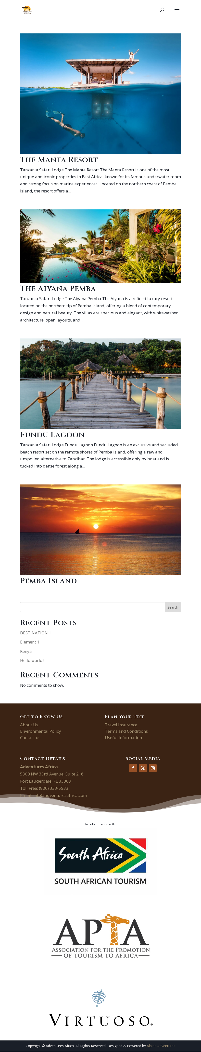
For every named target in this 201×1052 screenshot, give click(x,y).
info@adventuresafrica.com (60, 795)
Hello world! (32, 660)
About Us (29, 725)
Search (172, 607)
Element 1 (29, 642)
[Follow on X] (143, 768)
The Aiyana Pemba (58, 289)
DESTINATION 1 (35, 633)
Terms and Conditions (126, 731)
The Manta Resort (59, 160)
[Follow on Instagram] (153, 768)
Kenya (26, 651)
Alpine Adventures (161, 1045)
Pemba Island (48, 581)
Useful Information (123, 737)
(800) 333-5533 (53, 788)
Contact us (30, 737)
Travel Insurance (121, 725)
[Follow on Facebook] (133, 768)
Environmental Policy (40, 731)
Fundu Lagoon (52, 435)
